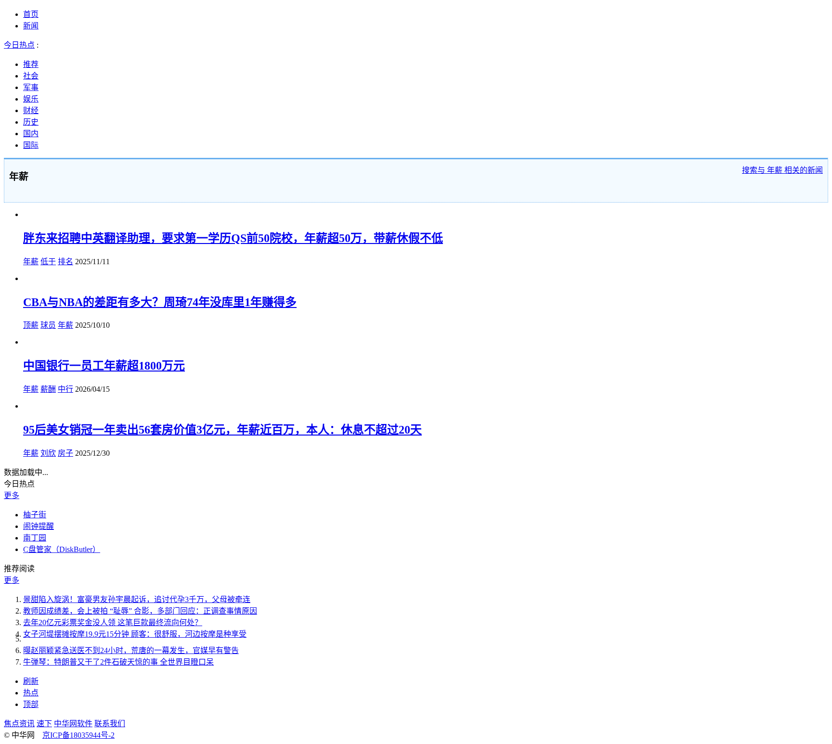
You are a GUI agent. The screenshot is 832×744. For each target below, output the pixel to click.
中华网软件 (73, 723)
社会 (31, 76)
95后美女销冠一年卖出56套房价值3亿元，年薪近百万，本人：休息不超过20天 (222, 429)
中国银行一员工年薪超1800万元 (104, 365)
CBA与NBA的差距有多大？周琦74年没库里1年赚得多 (160, 302)
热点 (31, 693)
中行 (65, 389)
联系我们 (109, 723)
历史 (31, 122)
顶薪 (31, 325)
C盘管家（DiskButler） (61, 549)
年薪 (31, 261)
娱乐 (31, 99)
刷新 (31, 681)
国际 (31, 145)
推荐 (31, 64)
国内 (31, 133)
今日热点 (19, 45)
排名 (65, 261)
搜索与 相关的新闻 (782, 170)
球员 (48, 325)
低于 (48, 261)
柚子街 (34, 515)
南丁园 (34, 538)
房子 (65, 453)
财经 (31, 110)
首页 (31, 14)
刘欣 (48, 453)
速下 (44, 723)
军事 (31, 87)
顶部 (31, 704)
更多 (11, 495)
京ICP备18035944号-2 (78, 735)
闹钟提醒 (38, 526)
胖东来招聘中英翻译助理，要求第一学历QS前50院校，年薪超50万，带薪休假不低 (233, 238)
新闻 (31, 26)
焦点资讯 (19, 723)
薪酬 (48, 389)
